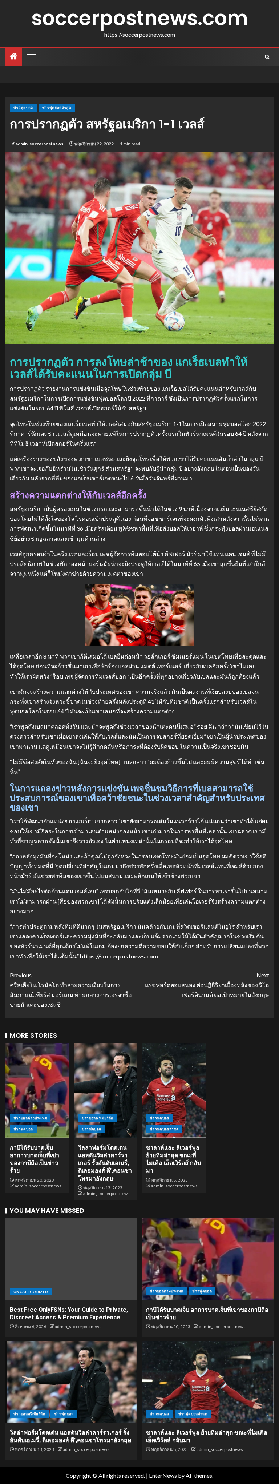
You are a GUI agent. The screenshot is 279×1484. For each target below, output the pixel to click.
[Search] (267, 57)
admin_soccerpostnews (40, 143)
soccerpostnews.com (139, 18)
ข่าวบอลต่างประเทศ (30, 1118)
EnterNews (163, 1475)
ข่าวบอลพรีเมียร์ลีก (97, 1118)
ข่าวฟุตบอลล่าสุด (56, 107)
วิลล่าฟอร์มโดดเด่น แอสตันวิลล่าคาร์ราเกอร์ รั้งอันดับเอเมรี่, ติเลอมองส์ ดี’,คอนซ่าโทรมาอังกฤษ (105, 1163)
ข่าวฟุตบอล (23, 107)
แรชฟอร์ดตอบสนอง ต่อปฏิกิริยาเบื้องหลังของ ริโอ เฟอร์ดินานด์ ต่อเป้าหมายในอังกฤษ (207, 985)
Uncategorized (30, 1292)
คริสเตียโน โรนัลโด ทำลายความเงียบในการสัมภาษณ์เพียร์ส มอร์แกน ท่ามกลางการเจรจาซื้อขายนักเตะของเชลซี (71, 990)
